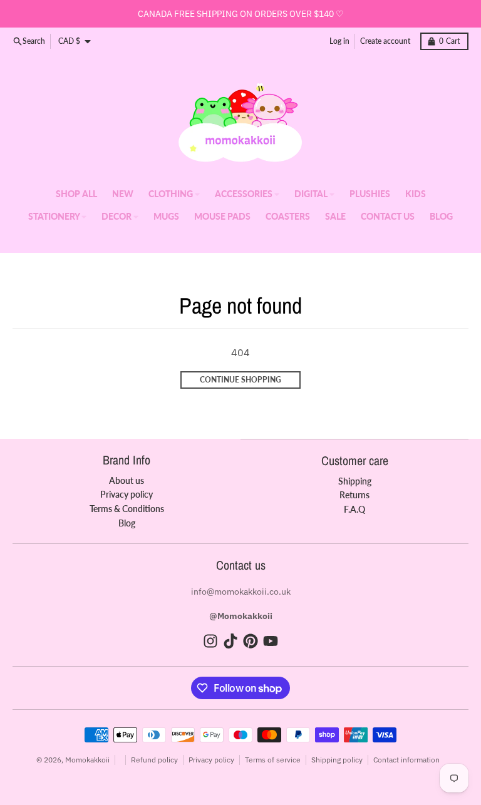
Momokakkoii (87, 759)
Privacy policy (211, 759)
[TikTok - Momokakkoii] (230, 641)
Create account (385, 41)
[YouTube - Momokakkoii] (270, 641)
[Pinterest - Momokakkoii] (250, 641)
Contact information (406, 759)
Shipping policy (337, 759)
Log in (339, 41)
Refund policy (154, 759)
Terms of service (273, 759)
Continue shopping (240, 379)
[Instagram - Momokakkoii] (210, 641)
